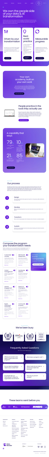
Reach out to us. (28, 350)
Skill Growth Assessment (21, 255)
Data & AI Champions (21, 287)
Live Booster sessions (21, 271)
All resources (41, 427)
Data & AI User (32, 421)
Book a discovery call (19, 93)
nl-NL (45, 3)
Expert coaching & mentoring (7, 305)
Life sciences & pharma (23, 433)
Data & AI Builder (32, 422)
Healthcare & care (24, 430)
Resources (19, 3)
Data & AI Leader (32, 425)
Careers (32, 3)
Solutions (5, 3)
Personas (12, 3)
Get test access (11, 167)
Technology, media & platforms (24, 429)
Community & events (21, 304)
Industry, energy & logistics (24, 422)
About (26, 3)
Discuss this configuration (38, 264)
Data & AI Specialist (33, 424)
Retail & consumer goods (24, 426)
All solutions (14, 438)
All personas (32, 427)
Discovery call (5, 425)
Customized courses (7, 255)
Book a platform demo (23, 120)
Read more (6, 265)
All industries (23, 436)
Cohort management (8, 271)
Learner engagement (8, 287)
